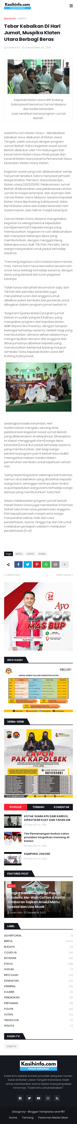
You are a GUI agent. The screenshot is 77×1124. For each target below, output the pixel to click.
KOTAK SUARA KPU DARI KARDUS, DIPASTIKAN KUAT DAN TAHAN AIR (47, 818)
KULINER (38, 992)
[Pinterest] (37, 564)
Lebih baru (13, 575)
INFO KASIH (38, 975)
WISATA (38, 1026)
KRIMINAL (38, 986)
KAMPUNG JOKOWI (37, 854)
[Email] (55, 564)
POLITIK (38, 1009)
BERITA (22, 18)
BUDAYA (38, 947)
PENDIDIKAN (38, 997)
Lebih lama (63, 575)
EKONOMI (38, 958)
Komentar (61, 807)
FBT (63, 1112)
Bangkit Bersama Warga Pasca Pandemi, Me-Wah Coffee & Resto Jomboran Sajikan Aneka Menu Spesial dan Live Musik (36, 900)
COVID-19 (38, 952)
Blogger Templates (41, 1112)
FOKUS (30, 553)
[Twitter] (28, 564)
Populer (15, 807)
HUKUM (38, 969)
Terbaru (38, 807)
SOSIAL (42, 553)
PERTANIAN (38, 1003)
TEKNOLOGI (38, 1020)
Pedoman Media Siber (53, 1118)
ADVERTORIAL (38, 935)
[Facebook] (18, 564)
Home (13, 1118)
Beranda (10, 18)
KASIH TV (11, 1046)
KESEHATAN (38, 981)
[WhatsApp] (46, 564)
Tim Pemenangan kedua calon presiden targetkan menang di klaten (46, 837)
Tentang (27, 1118)
